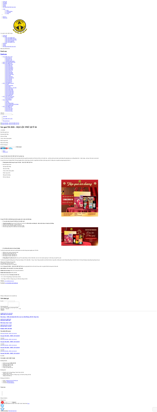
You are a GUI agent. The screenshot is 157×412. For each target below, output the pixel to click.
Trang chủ (5, 1)
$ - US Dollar (8, 12)
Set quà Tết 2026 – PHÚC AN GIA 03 (10, 353)
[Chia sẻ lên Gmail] (8, 148)
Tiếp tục (2, 309)
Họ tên (1, 301)
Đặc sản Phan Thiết (9, 89)
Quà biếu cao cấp (8, 60)
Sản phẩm (5, 2)
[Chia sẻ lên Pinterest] (6, 148)
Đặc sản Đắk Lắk (8, 95)
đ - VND (7, 13)
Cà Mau (7, 100)
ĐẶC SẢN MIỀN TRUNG (10, 38)
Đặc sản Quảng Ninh (9, 74)
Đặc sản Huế (7, 86)
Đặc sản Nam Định (9, 72)
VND (4, 9)
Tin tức (4, 4)
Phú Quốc (7, 102)
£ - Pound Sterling (8, 11)
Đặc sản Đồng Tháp (9, 105)
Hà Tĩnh (7, 84)
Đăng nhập (5, 17)
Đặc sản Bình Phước (9, 103)
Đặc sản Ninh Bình (9, 73)
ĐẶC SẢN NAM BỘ (9, 41)
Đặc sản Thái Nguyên (9, 77)
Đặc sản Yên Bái (8, 78)
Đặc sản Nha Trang (9, 88)
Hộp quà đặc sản (8, 58)
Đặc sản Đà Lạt (8, 98)
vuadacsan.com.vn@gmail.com (12, 380)
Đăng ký (4, 16)
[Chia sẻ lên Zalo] (12, 148)
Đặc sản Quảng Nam (9, 92)
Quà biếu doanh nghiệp (9, 61)
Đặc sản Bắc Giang (9, 64)
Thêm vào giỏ (18, 146)
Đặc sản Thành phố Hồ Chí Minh (11, 104)
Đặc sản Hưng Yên (9, 70)
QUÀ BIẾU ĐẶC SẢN (7, 56)
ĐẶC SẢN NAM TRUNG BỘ (9, 62)
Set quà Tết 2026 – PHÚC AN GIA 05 (10, 341)
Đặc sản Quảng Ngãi (9, 93)
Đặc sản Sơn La (8, 82)
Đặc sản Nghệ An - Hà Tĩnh (10, 87)
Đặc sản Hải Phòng (9, 68)
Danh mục (3, 54)
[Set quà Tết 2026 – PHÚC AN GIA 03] (8, 351)
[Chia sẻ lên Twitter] (3, 148)
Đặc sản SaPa (8, 75)
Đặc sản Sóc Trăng (9, 108)
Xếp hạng (2, 308)
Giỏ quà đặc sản (8, 57)
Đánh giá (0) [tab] (5, 151)
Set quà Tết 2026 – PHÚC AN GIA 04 (10, 347)
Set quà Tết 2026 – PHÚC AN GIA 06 (10, 335)
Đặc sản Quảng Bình (9, 91)
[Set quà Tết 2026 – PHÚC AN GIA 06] (8, 333)
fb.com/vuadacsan (10, 382)
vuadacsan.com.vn (10, 381)
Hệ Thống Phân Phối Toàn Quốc (9, 7)
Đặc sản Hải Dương (9, 67)
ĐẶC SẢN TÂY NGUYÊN (11, 39)
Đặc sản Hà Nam (8, 81)
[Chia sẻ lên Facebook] (1, 148)
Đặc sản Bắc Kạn (8, 65)
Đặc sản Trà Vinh (8, 109)
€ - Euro (7, 10)
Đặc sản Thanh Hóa (9, 94)
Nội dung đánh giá (4, 306)
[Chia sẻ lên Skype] (10, 148)
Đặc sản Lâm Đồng (9, 97)
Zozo (28, 403)
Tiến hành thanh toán (12, 410)
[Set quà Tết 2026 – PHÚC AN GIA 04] (8, 345)
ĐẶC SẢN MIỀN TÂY (10, 42)
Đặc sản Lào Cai (8, 71)
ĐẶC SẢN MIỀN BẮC (10, 37)
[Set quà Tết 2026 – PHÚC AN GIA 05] (8, 339)
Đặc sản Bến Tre (8, 107)
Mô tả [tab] (4, 150)
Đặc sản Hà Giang (9, 66)
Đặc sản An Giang (9, 110)
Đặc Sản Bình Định (9, 85)
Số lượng (2, 146)
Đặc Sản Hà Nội (8, 79)
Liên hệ (4, 5)
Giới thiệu (5, 3)
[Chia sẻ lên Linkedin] (5, 148)
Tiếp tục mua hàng (4, 410)
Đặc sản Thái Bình (9, 76)
